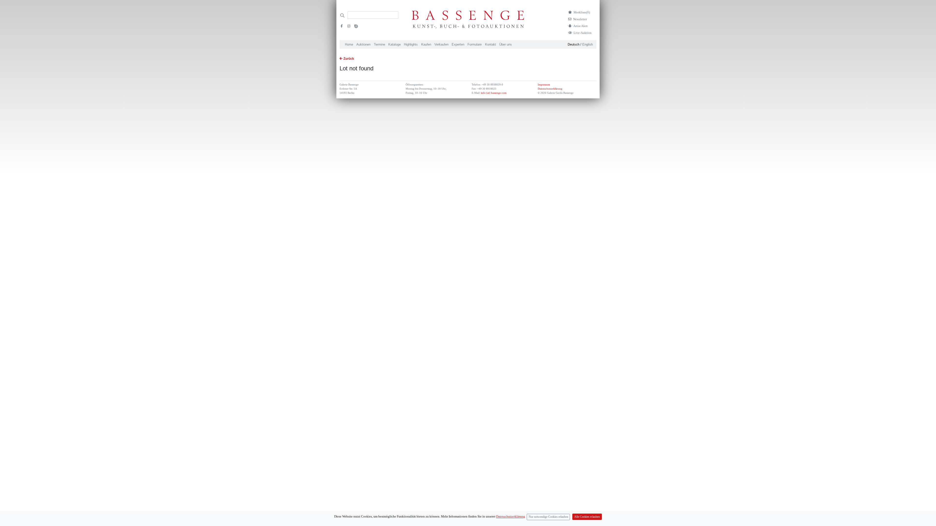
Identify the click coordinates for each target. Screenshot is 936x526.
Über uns (505, 44)
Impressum (544, 84)
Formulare (475, 44)
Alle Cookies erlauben (587, 516)
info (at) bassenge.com (493, 93)
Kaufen (426, 44)
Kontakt (490, 44)
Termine (379, 44)
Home (349, 44)
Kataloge (394, 44)
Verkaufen (441, 44)
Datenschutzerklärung (550, 88)
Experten (458, 44)
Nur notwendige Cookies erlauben (548, 516)
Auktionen (363, 44)
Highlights (411, 44)
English (587, 44)
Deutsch (573, 44)
